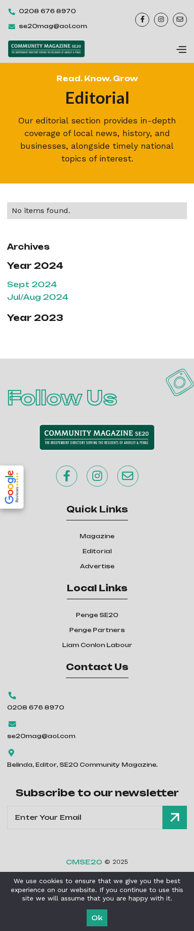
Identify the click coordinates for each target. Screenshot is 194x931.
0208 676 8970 (47, 11)
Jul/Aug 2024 (37, 297)
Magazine (97, 536)
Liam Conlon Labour (97, 645)
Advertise (97, 566)
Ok (97, 918)
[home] (46, 48)
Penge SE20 (97, 614)
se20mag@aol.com (53, 26)
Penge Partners (97, 629)
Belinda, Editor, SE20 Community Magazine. (82, 764)
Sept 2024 (32, 284)
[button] (181, 49)
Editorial (97, 551)
